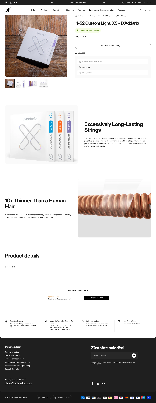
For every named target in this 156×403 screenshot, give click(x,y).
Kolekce (82, 16)
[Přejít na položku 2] (21, 83)
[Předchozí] (52, 2)
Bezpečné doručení (12, 369)
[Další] (104, 2)
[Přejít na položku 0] (10, 83)
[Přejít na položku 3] (32, 83)
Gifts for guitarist (94, 16)
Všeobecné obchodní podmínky (17, 366)
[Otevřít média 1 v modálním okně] (36, 46)
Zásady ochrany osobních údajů (17, 362)
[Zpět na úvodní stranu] (76, 16)
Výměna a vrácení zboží (14, 359)
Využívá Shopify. (22, 397)
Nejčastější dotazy (12, 355)
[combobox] (127, 2)
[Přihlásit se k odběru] (134, 355)
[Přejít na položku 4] (43, 83)
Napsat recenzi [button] (97, 298)
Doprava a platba (12, 352)
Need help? (81, 53)
